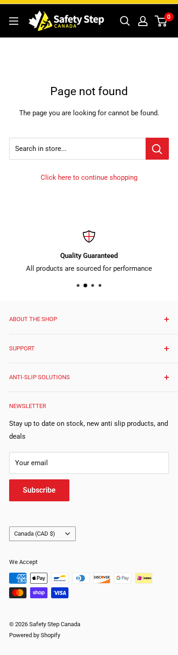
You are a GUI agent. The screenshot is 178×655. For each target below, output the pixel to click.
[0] (161, 21)
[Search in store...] (157, 149)
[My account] (142, 21)
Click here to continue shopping (89, 177)
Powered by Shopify (34, 635)
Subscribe (39, 490)
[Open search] (125, 21)
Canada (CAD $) (34, 533)
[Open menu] (13, 21)
